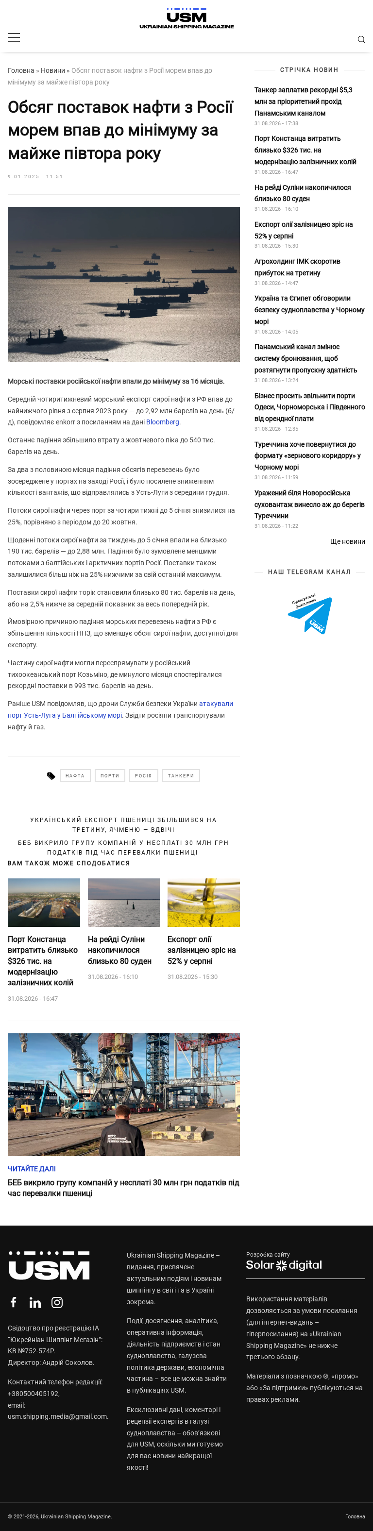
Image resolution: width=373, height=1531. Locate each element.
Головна (21, 70)
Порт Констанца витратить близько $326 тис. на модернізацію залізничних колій (43, 961)
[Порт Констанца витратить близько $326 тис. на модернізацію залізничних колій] (44, 902)
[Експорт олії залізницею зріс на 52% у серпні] (204, 902)
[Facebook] (13, 1302)
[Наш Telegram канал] (309, 614)
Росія (144, 776)
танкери (181, 776)
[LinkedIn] (35, 1302)
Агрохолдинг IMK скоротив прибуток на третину (297, 267)
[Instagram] (57, 1302)
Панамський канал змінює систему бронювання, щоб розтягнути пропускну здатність (305, 358)
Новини (53, 70)
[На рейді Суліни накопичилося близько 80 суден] (124, 902)
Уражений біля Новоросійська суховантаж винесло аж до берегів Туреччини (309, 504)
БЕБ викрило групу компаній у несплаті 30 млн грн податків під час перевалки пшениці (123, 848)
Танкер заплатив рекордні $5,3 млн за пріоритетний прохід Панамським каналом (303, 101)
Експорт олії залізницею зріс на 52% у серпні (202, 950)
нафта (75, 776)
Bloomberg (162, 422)
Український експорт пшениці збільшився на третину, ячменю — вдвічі (123, 825)
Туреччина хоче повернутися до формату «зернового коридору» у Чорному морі (307, 455)
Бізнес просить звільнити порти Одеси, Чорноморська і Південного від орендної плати (309, 407)
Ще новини (347, 541)
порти (110, 776)
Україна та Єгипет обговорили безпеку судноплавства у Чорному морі (309, 309)
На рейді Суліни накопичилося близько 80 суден (120, 950)
